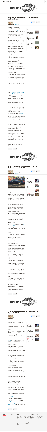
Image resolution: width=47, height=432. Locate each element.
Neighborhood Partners (40, 416)
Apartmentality (26, 419)
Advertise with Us (39, 417)
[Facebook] (30, 417)
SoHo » (28, 189)
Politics (18, 423)
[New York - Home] (5, 1)
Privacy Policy (8, 426)
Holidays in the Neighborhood (27, 425)
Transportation (19, 425)
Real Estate (18, 424)
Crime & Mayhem (19, 417)
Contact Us (38, 418)
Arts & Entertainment (20, 416)
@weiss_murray (16, 24)
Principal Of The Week (27, 423)
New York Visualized (26, 418)
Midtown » (28, 338)
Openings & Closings (26, 422)
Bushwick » (28, 46)
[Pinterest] (30, 418)
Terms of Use (4, 426)
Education (18, 418)
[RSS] (30, 422)
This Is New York (26, 424)
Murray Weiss (16, 22)
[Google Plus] (30, 419)
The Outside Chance (26, 417)
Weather (18, 428)
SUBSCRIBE (33, 424)
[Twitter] (30, 416)
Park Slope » (29, 179)
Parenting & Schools (19, 422)
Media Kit (38, 422)
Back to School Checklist (27, 416)
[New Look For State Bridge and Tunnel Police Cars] (16, 181)
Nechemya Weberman (11, 41)
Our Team (38, 419)
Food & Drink (19, 419)
